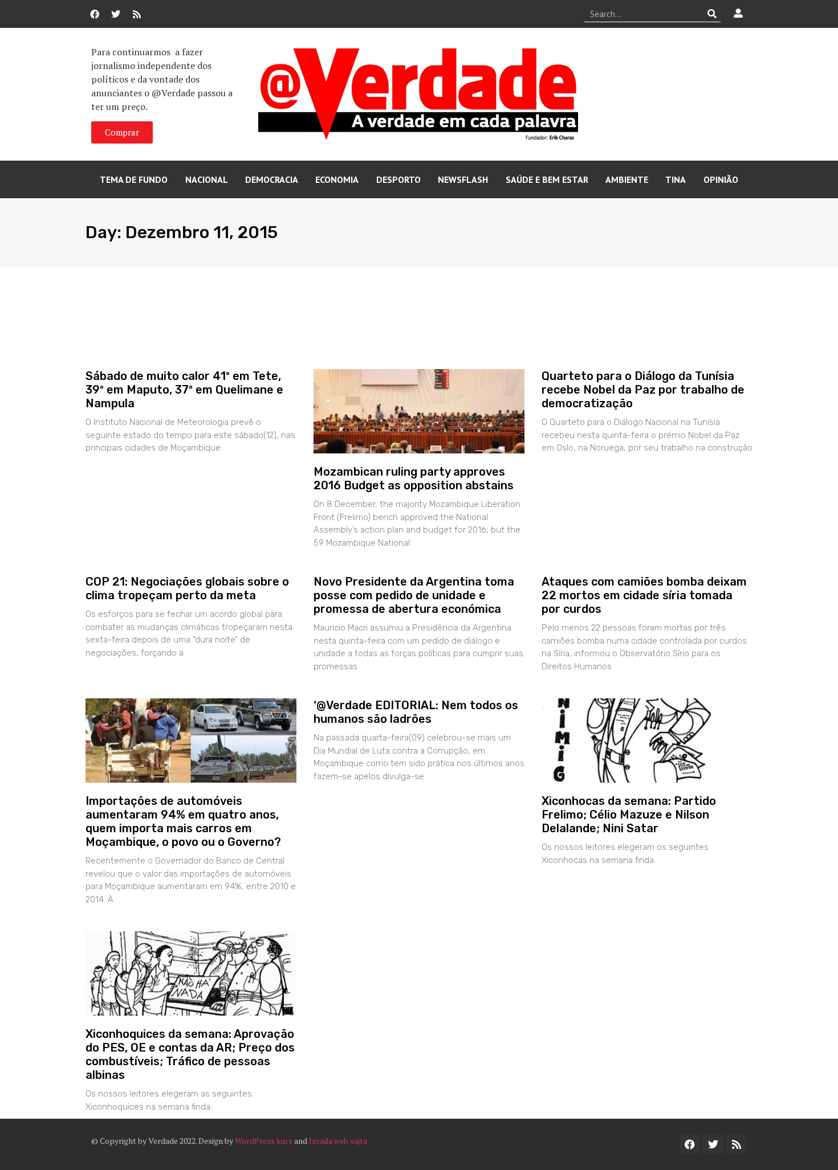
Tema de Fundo (134, 179)
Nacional (206, 179)
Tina (675, 179)
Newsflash (463, 179)
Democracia (271, 179)
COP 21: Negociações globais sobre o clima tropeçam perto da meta (187, 588)
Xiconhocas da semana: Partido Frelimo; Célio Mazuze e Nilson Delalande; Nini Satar (629, 814)
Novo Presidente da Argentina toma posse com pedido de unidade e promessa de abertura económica (414, 595)
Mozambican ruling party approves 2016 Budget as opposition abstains (414, 478)
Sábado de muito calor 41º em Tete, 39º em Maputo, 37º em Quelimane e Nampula (184, 389)
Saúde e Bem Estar (547, 179)
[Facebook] (95, 14)
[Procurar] (712, 14)
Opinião (720, 179)
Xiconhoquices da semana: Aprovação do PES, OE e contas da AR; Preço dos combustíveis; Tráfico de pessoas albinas (190, 1054)
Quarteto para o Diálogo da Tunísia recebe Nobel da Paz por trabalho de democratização (643, 389)
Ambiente (626, 179)
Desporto (398, 179)
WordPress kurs (263, 1140)
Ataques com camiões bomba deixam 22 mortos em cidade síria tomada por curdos (644, 595)
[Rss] (137, 14)
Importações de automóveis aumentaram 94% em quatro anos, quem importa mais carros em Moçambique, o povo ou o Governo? (183, 821)
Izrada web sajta (338, 1140)
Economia (337, 179)
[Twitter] (116, 14)
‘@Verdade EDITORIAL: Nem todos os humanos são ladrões (416, 712)
